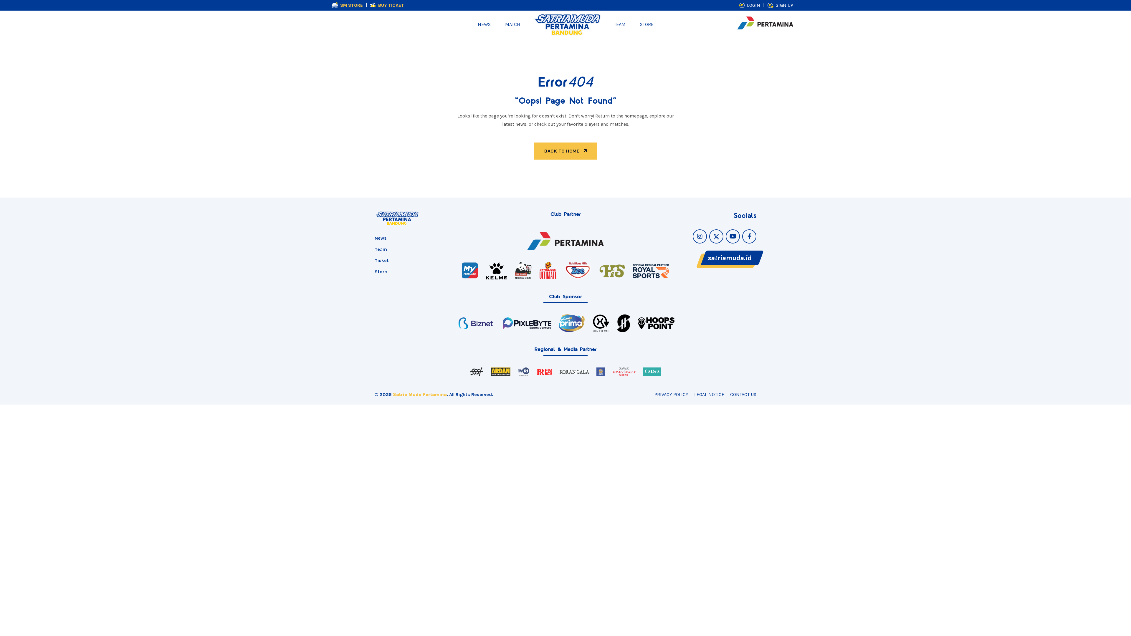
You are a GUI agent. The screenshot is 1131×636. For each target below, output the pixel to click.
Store (647, 24)
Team (620, 24)
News (484, 24)
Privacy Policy (671, 394)
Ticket (382, 260)
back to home (562, 151)
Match (512, 24)
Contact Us (743, 394)
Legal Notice (709, 394)
